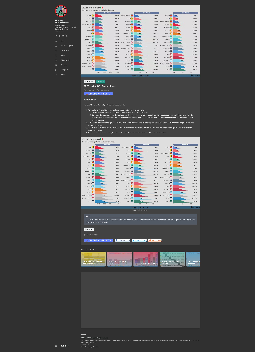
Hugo (87, 345)
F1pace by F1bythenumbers (62, 21)
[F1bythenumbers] (63, 36)
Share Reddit (156, 240)
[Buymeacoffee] (59, 36)
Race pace (88, 229)
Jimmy (97, 347)
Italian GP (101, 82)
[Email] (56, 36)
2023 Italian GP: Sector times (100, 86)
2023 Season (89, 82)
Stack (86, 347)
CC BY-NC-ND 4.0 (92, 235)
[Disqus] (140, 300)
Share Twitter (140, 240)
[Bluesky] (66, 36)
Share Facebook (124, 240)
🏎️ (98, 93)
